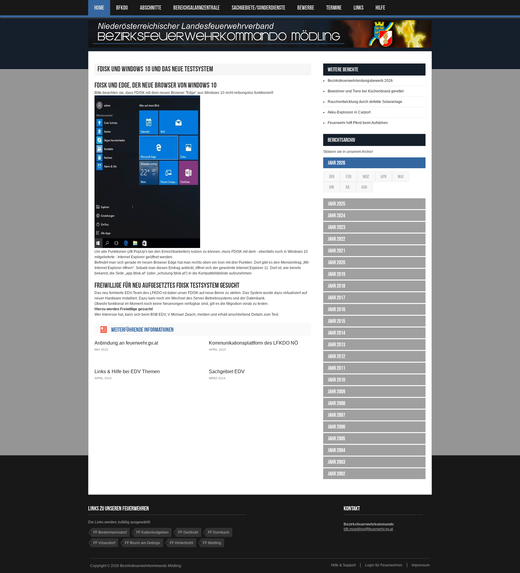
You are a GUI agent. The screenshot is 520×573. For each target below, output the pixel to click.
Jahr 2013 (336, 345)
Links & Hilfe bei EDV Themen (127, 371)
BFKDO (122, 8)
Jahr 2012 (336, 356)
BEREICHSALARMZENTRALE (196, 8)
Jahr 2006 (336, 427)
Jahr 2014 (336, 333)
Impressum (421, 565)
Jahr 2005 (336, 438)
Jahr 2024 (336, 215)
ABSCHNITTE (150, 8)
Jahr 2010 (336, 380)
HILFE (380, 8)
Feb (348, 176)
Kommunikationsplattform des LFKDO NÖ (253, 342)
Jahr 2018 (336, 286)
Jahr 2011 (336, 368)
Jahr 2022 (336, 239)
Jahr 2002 (336, 474)
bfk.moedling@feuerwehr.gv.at (368, 529)
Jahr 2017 (336, 298)
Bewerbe (305, 8)
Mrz (366, 176)
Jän (331, 176)
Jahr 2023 (336, 227)
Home (99, 8)
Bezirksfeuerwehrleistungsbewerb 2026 (360, 81)
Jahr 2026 (336, 163)
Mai (401, 176)
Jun (331, 187)
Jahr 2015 (336, 321)
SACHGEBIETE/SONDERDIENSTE (258, 8)
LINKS (359, 8)
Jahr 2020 (336, 262)
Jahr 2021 (336, 251)
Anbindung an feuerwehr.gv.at (126, 342)
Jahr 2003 (336, 462)
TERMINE (334, 8)
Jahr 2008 (336, 403)
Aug (364, 187)
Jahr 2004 (336, 450)
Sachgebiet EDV (227, 371)
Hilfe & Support (343, 565)
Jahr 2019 (336, 274)
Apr (383, 176)
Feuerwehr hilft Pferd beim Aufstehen (358, 123)
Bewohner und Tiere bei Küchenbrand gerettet (366, 91)
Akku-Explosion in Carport (349, 112)
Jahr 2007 (336, 415)
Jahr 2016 (336, 309)
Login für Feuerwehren (383, 565)
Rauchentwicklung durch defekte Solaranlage (365, 102)
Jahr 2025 (336, 204)
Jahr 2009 (336, 392)
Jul (347, 187)
